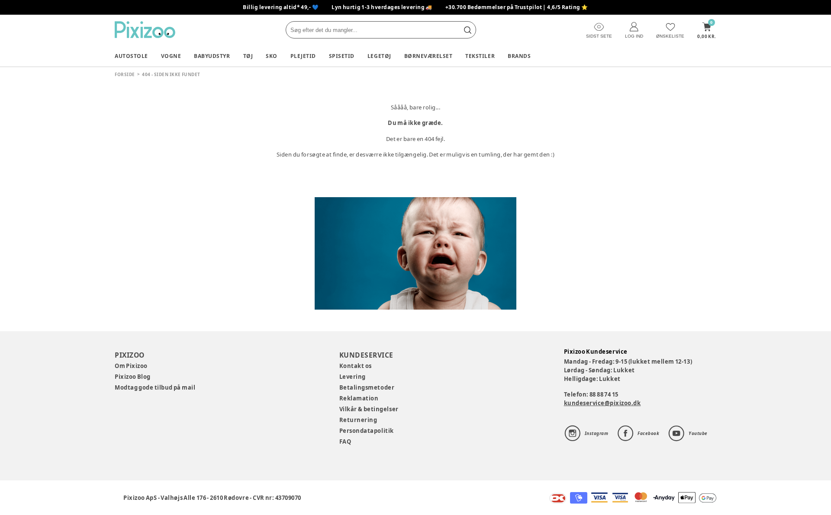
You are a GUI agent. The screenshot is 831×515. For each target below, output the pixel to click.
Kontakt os (355, 366)
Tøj (248, 56)
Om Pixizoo (131, 366)
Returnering (358, 420)
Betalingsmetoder (366, 387)
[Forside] (145, 29)
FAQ (345, 441)
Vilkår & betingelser (369, 409)
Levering (352, 377)
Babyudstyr (212, 56)
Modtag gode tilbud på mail (155, 387)
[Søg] (467, 30)
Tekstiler (480, 56)
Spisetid (341, 56)
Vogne (171, 56)
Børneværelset (428, 56)
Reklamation (359, 398)
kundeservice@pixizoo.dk (602, 403)
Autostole (131, 56)
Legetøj (379, 56)
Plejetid (303, 56)
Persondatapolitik (366, 431)
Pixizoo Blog (133, 377)
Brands (519, 56)
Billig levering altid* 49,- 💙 (281, 7)
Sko (271, 56)
